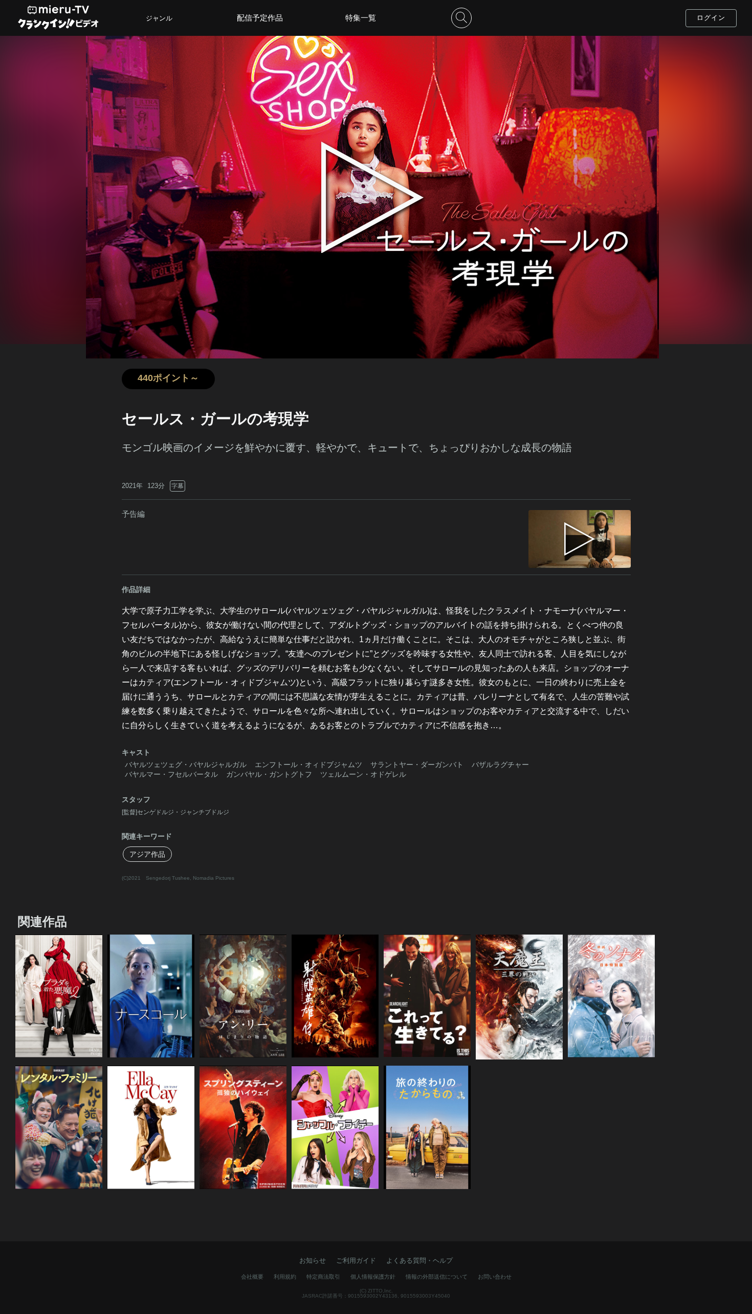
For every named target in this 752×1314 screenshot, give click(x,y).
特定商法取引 (323, 1277)
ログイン (711, 18)
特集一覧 (360, 17)
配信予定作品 (260, 17)
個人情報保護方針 (372, 1277)
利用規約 (285, 1277)
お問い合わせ (495, 1277)
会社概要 (252, 1277)
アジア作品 (147, 854)
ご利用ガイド (356, 1260)
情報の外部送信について (437, 1277)
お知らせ (312, 1260)
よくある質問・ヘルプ (419, 1260)
